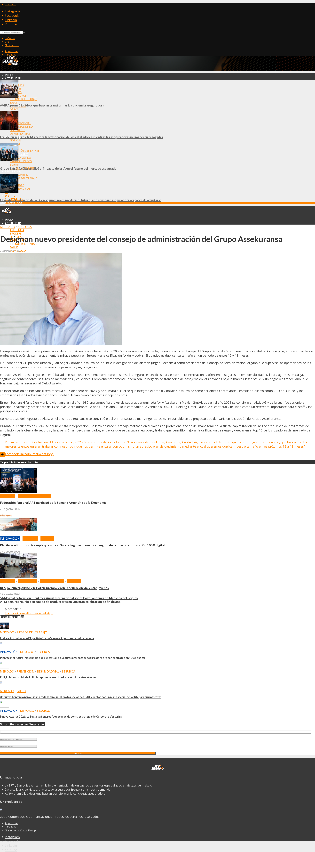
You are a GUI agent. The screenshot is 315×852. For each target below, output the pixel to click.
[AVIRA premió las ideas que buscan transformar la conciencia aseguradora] (9, 97)
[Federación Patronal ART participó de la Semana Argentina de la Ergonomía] (18, 491)
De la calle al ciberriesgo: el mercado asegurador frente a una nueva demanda (58, 789)
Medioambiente (20, 175)
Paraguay (10, 54)
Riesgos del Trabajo (23, 99)
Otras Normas (20, 133)
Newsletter (12, 45)
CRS (7, 41)
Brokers (15, 233)
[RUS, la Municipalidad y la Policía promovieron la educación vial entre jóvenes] (18, 577)
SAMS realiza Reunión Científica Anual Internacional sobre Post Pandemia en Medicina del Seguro (69, 598)
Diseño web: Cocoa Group (20, 830)
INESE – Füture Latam (24, 151)
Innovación (10, 538)
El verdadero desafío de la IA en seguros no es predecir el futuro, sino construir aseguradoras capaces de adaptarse (80, 200)
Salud (14, 102)
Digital (10, 195)
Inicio (9, 75)
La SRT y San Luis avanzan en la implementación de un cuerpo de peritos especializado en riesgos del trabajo (78, 785)
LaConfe (10, 38)
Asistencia (17, 230)
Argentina (11, 51)
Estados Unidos (21, 161)
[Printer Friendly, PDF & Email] (2, 454)
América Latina (20, 157)
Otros (14, 109)
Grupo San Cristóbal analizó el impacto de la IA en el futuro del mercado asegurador (59, 168)
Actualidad (13, 78)
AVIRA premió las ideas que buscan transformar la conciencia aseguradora (52, 105)
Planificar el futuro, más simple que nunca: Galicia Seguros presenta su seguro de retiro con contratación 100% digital (82, 545)
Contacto (10, 4)
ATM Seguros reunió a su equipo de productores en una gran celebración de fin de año (60, 601)
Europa (15, 164)
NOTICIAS (16, 140)
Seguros (25, 227)
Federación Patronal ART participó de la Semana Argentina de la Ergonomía (53, 502)
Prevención (13, 171)
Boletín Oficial (20, 123)
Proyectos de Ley (21, 126)
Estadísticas (13, 202)
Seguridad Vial (20, 188)
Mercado (7, 227)
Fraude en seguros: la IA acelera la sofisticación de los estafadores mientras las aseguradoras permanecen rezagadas (81, 137)
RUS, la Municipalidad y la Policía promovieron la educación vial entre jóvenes (54, 588)
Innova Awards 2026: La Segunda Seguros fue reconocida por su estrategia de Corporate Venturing (61, 716)
